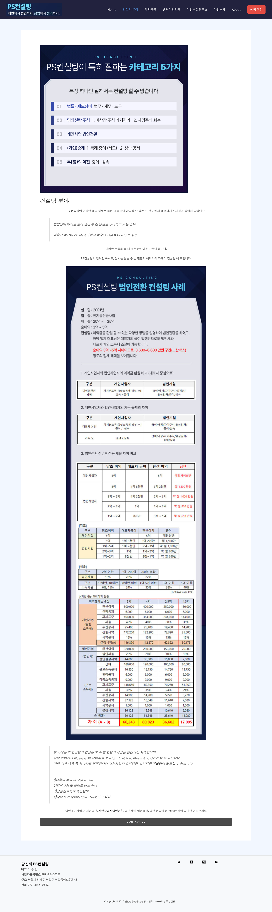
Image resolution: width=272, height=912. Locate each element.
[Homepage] (179, 862)
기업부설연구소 (197, 9)
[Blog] (191, 862)
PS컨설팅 (170, 901)
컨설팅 (157, 763)
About (236, 9)
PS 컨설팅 (73, 211)
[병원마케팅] (216, 862)
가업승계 (220, 9)
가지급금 (150, 9)
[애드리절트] (204, 862)
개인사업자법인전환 (110, 811)
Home (112, 9)
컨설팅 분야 (130, 9)
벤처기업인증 (171, 9)
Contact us (136, 821)
